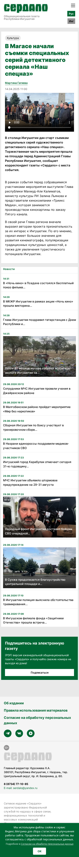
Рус (71, 13)
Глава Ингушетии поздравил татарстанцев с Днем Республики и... (39, 322)
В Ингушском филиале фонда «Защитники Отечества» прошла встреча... (33, 620)
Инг (71, 21)
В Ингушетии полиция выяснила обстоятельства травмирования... (38, 602)
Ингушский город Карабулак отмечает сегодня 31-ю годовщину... (37, 464)
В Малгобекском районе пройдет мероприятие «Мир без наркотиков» (37, 409)
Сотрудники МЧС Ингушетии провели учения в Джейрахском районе (36, 391)
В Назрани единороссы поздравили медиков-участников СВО (36, 446)
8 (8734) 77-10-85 (16, 784)
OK (39, 851)
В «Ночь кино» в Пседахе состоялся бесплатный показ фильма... (38, 285)
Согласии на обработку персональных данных (47, 844)
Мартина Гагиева (16, 82)
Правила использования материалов (35, 710)
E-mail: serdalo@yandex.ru (20, 788)
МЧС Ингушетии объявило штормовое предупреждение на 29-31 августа (30, 482)
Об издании (14, 703)
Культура (13, 38)
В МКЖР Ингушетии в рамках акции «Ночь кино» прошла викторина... (38, 304)
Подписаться (40, 672)
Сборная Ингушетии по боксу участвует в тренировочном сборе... (33, 427)
